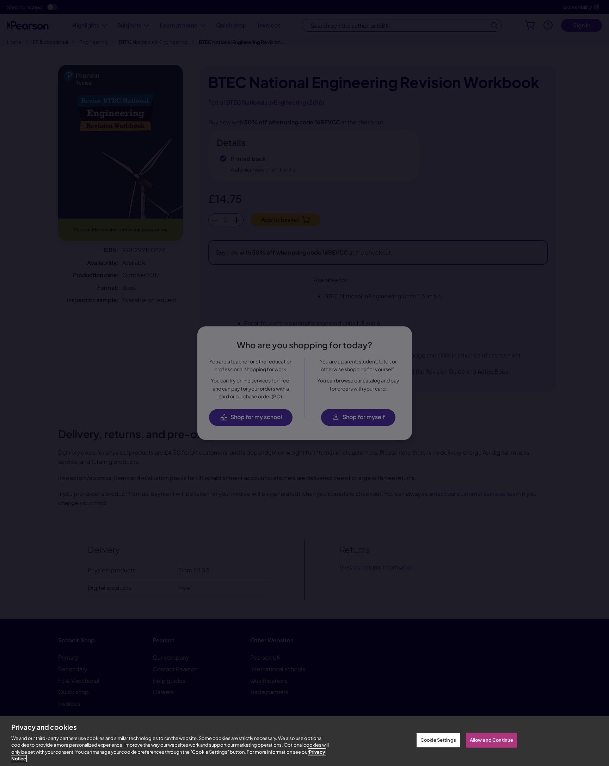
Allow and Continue (491, 740)
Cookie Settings (438, 740)
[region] (304, 741)
